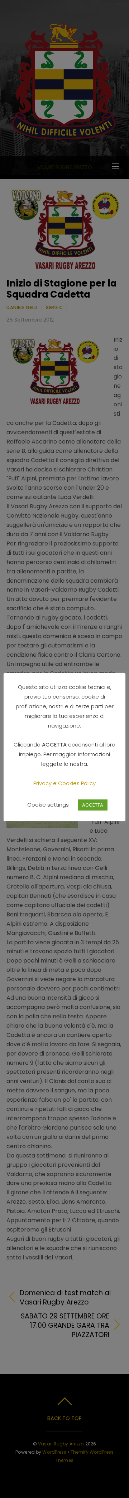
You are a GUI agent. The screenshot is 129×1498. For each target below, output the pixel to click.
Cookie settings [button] (48, 804)
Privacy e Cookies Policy (64, 783)
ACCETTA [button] (92, 805)
